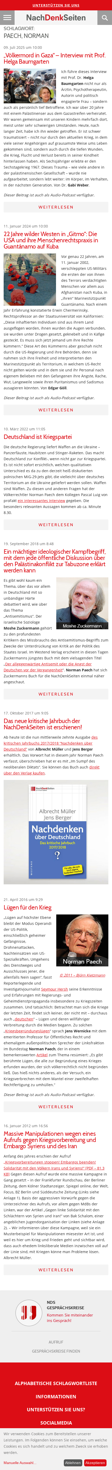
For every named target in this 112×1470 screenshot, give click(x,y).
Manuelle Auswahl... (20, 1463)
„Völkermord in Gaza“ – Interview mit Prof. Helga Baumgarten (54, 58)
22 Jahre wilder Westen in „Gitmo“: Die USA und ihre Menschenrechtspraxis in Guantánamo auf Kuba (51, 240)
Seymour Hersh (54, 989)
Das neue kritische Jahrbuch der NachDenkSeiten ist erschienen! (43, 724)
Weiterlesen (56, 207)
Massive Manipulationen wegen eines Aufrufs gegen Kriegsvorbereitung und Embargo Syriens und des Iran (50, 1140)
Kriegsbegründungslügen (27, 1030)
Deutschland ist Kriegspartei (38, 436)
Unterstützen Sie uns (56, 5)
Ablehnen (73, 1463)
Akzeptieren (95, 1463)
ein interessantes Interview (41, 500)
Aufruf (56, 1342)
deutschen (24, 1019)
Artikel (42, 1054)
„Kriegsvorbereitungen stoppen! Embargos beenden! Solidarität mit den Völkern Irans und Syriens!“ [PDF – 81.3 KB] (54, 1168)
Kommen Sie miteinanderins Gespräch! (70, 1317)
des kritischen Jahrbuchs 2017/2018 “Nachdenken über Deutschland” (51, 743)
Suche (104, 17)
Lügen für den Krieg (27, 907)
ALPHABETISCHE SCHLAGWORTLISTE (56, 1383)
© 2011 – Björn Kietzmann (82, 975)
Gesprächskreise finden (56, 1351)
